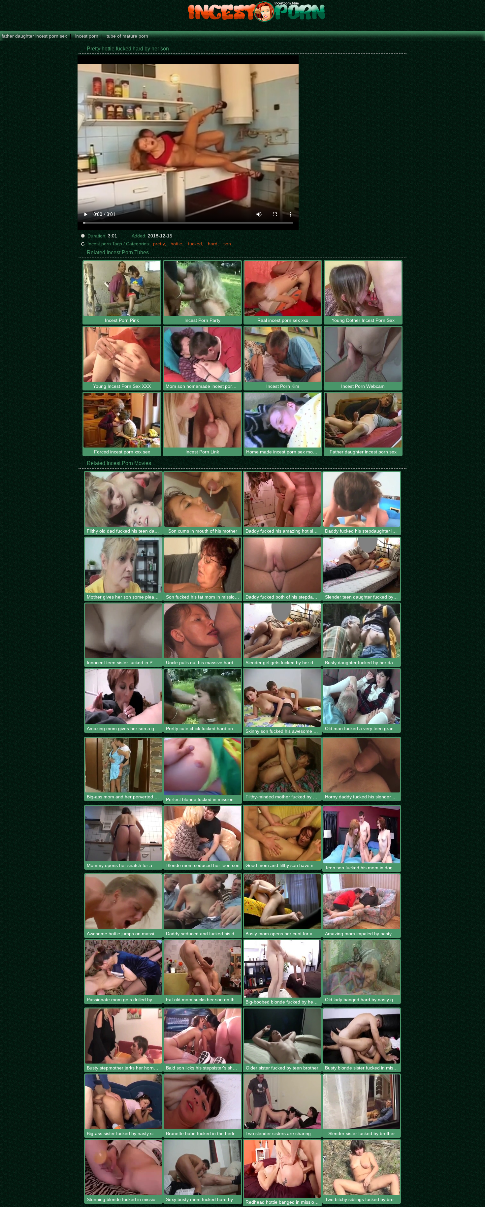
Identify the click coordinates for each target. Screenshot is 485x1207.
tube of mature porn (127, 36)
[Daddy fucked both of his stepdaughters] (282, 565)
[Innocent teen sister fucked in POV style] (123, 631)
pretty (159, 243)
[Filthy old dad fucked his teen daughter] (123, 499)
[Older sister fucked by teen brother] (282, 1036)
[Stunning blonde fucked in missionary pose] (123, 1167)
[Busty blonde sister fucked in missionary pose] (361, 1036)
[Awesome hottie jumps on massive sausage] (123, 901)
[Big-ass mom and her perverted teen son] (123, 765)
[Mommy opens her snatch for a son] (123, 833)
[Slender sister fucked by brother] (361, 1102)
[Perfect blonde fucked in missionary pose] (202, 766)
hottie (176, 243)
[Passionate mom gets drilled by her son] (123, 967)
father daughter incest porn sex (34, 36)
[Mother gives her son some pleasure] (123, 565)
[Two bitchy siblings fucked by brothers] (361, 1167)
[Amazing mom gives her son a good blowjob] (123, 696)
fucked (195, 243)
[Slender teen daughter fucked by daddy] (361, 565)
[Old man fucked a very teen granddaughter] (361, 696)
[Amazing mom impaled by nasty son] (361, 901)
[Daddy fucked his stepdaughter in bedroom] (361, 499)
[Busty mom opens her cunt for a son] (282, 901)
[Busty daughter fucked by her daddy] (361, 631)
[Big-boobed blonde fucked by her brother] (282, 969)
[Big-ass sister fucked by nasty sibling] (123, 1102)
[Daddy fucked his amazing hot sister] (282, 499)
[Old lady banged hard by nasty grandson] (361, 967)
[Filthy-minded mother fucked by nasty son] (282, 765)
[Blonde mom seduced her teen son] (202, 833)
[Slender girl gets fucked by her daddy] (282, 631)
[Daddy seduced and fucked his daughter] (202, 901)
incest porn (86, 36)
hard (212, 243)
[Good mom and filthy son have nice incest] (282, 833)
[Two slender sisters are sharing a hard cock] (282, 1102)
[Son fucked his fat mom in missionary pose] (202, 565)
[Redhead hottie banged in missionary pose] (282, 1168)
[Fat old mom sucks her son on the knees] (202, 967)
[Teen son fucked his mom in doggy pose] (361, 834)
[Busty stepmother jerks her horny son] (123, 1036)
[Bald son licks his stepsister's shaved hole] (202, 1036)
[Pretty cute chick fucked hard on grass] (202, 696)
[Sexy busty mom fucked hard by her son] (202, 1167)
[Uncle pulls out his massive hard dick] (202, 631)
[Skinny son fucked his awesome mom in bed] (282, 698)
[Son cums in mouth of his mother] (202, 499)
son (227, 243)
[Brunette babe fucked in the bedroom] (202, 1102)
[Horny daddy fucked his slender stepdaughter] (361, 765)
